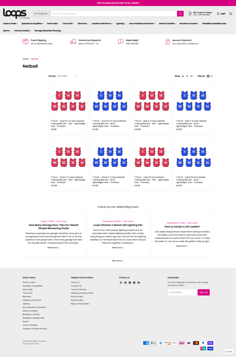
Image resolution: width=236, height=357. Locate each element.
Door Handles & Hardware (141, 23)
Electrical (82, 23)
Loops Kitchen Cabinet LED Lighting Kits (118, 225)
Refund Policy (77, 300)
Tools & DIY (67, 23)
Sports (6, 30)
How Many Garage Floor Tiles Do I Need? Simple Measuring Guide (54, 226)
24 (183, 76)
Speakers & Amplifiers (32, 23)
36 (187, 76)
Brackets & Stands (189, 23)
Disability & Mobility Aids (214, 23)
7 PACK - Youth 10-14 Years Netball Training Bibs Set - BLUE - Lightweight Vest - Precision (109, 124)
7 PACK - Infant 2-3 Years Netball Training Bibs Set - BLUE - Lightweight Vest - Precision (108, 180)
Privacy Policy (77, 296)
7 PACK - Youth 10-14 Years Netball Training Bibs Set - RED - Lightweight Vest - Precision (68, 124)
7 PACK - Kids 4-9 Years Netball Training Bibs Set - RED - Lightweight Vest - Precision (151, 124)
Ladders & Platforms (101, 23)
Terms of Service (78, 289)
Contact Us (76, 286)
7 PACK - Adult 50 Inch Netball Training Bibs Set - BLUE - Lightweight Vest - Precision (190, 180)
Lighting (120, 23)
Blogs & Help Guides (80, 303)
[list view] (211, 76)
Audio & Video (10, 23)
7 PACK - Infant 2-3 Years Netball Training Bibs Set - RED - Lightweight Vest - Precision (68, 180)
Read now (53, 247)
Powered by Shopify (31, 344)
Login (222, 13)
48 (191, 76)
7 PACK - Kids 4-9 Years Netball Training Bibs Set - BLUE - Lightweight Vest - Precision (191, 124)
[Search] (180, 13)
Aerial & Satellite (167, 23)
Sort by (52, 76)
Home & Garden (22, 30)
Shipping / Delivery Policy (82, 293)
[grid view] (208, 76)
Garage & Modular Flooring (47, 30)
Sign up (204, 292)
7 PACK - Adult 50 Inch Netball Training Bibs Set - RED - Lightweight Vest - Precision (151, 180)
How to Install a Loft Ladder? (182, 226)
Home (26, 59)
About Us (75, 282)
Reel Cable (52, 23)
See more (117, 260)
